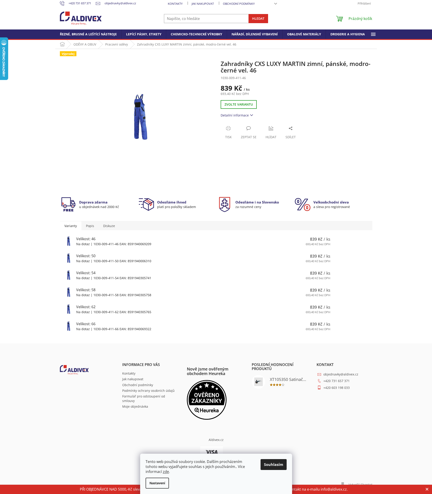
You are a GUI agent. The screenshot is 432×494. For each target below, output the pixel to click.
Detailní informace (235, 115)
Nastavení (157, 483)
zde (166, 471)
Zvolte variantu (239, 104)
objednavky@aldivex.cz (340, 374)
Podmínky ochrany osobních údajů (148, 390)
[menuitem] (88, 34)
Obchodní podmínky (239, 4)
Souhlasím (273, 464)
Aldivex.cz (216, 440)
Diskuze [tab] (109, 226)
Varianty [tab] (70, 226)
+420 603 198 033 (336, 387)
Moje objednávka (135, 406)
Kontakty (175, 4)
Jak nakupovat (203, 4)
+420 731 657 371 (336, 381)
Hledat (258, 18)
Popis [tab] (90, 226)
